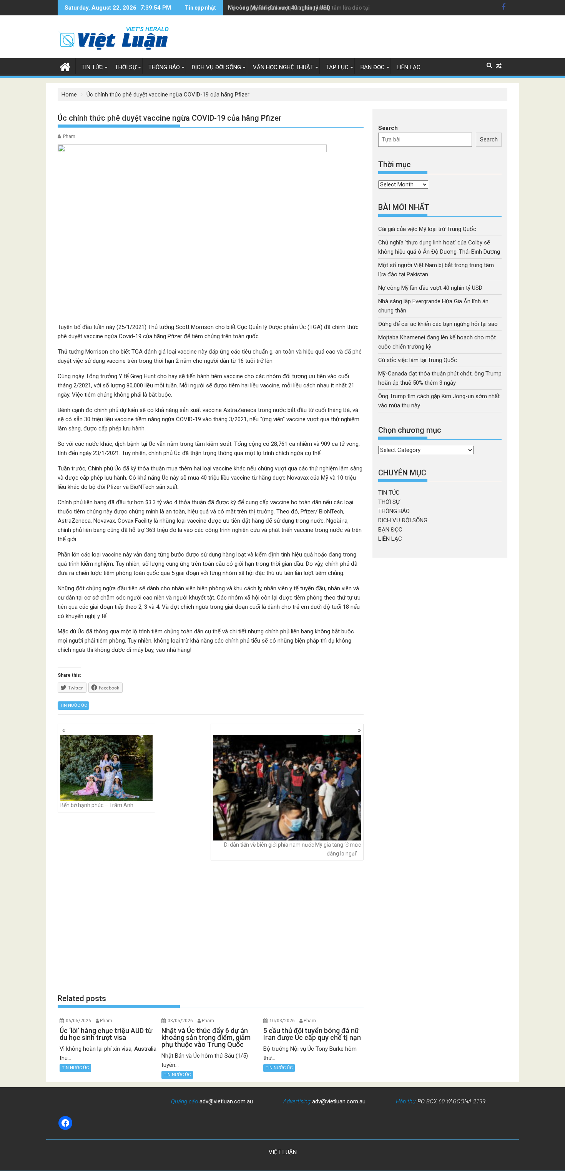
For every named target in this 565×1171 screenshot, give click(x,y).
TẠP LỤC (337, 67)
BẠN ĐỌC (373, 67)
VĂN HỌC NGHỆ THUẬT (283, 67)
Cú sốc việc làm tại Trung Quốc (417, 360)
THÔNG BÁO (164, 67)
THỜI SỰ (125, 67)
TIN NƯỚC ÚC (73, 705)
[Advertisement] (211, 927)
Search (388, 128)
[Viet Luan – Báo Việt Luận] (65, 66)
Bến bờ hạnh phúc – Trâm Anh (96, 805)
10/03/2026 (282, 1020)
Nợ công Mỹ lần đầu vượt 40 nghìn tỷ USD (279, 8)
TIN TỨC (92, 67)
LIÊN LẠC (408, 67)
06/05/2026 (78, 1020)
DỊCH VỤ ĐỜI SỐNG (216, 67)
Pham (69, 136)
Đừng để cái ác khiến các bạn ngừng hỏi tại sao (438, 324)
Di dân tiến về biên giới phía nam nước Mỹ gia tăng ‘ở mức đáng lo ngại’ (292, 849)
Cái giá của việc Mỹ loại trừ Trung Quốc (427, 229)
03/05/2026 (180, 1020)
